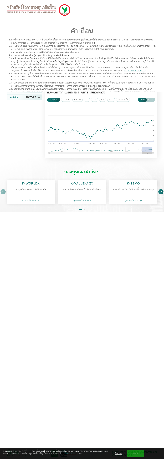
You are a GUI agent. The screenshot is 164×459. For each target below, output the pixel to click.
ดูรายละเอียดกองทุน (30, 200)
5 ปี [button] (102, 99)
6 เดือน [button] (77, 99)
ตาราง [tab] (150, 99)
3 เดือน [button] (66, 99)
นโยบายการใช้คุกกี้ (70, 453)
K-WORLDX (31, 183)
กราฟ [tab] (142, 99)
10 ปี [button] (111, 99)
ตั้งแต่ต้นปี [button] (53, 99)
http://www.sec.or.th (134, 70)
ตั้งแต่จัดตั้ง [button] (123, 99)
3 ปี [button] (94, 99)
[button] (3, 191)
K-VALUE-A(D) (82, 183)
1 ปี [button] (87, 99)
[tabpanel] (82, 116)
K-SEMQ (133, 183)
